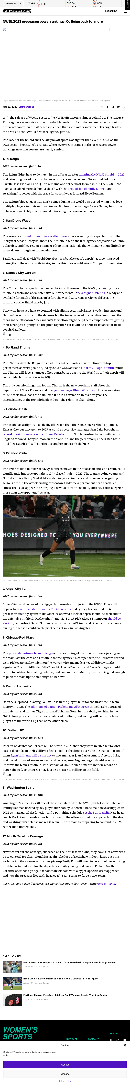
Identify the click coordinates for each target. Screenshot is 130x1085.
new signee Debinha (91, 293)
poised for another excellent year (44, 236)
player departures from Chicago (31, 653)
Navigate (72, 1039)
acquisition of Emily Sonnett (87, 188)
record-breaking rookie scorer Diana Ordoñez (34, 434)
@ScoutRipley (106, 883)
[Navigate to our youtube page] (124, 1040)
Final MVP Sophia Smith (97, 368)
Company (93, 1039)
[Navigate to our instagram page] (110, 1040)
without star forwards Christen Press (45, 609)
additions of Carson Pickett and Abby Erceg (59, 706)
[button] (125, 1045)
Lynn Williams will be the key (31, 755)
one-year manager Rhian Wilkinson (72, 390)
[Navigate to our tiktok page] (117, 1040)
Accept (65, 1064)
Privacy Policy (65, 1081)
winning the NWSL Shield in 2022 (101, 174)
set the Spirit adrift (96, 812)
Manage (65, 1073)
